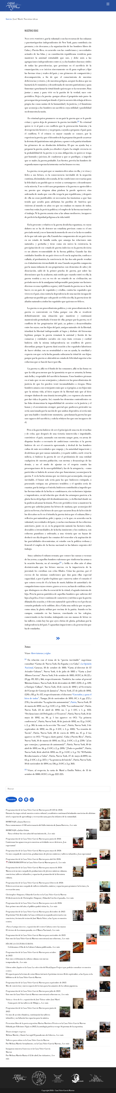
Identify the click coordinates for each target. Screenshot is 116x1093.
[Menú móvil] (108, 4)
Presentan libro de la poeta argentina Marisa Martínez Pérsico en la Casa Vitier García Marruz (46, 1023)
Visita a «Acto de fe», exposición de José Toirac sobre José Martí (33, 999)
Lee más (73, 825)
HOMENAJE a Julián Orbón (17, 830)
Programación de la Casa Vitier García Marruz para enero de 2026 (34, 903)
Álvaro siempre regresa (16, 1032)
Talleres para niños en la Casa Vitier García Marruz (27, 1040)
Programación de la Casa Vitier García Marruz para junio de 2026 (33, 839)
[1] (78, 122)
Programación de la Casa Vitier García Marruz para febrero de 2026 (34, 883)
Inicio (9, 19)
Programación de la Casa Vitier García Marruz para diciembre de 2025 (35, 912)
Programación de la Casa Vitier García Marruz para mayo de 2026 (33, 851)
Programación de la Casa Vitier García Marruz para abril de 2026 (33, 859)
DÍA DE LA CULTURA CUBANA (19, 944)
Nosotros (11, 799)
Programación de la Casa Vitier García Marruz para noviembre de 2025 (36, 935)
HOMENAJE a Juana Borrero (18, 822)
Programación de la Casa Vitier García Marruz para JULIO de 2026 (34, 810)
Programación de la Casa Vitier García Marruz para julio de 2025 (33, 991)
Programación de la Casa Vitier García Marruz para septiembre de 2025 (36, 983)
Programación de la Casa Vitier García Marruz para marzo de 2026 (34, 867)
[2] (60, 563)
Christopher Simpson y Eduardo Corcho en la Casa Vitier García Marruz (36, 894)
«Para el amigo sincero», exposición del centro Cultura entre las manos (36, 927)
